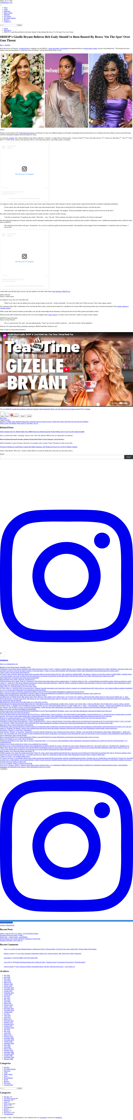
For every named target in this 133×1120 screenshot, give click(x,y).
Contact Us (7, 21)
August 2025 (8, 994)
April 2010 (7, 1033)
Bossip (88, 409)
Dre (9, 45)
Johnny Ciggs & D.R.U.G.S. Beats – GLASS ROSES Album (19, 933)
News (5, 7)
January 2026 (8, 986)
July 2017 (7, 1014)
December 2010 (9, 1024)
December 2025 (9, 987)
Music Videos (8, 13)
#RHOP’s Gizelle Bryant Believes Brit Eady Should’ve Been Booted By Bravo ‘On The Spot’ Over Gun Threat (40, 409)
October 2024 (8, 1012)
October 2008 (8, 1055)
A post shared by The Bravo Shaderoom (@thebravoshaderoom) (24, 286)
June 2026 (7, 977)
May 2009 (7, 1045)
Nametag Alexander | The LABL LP (11, 940)
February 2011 (8, 1022)
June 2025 (7, 998)
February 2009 (8, 1050)
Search (2, 454)
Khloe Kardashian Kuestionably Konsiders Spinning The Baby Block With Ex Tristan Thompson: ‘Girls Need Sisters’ (32, 439)
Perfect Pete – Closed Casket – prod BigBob (13, 937)
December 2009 (9, 1038)
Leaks (6, 9)
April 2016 (7, 1015)
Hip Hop (6, 1067)
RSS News (3, 418)
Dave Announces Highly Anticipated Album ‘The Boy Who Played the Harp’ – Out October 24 (45, 966)
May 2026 (7, 979)
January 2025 (8, 1007)
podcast (26, 133)
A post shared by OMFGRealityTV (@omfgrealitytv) (24, 198)
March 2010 (7, 1035)
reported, (11, 138)
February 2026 (8, 984)
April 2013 (7, 1017)
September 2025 (9, 993)
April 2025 (7, 1001)
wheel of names (9, 966)
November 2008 (9, 1054)
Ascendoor (43, 1117)
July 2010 (7, 1029)
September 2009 (9, 1043)
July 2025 (7, 996)
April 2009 (7, 1047)
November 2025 (9, 989)
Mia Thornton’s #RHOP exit (61, 291)
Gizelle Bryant (24, 48)
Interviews (7, 11)
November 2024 (9, 1010)
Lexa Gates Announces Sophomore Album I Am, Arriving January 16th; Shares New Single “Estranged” (49, 953)
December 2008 (9, 1052)
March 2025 (7, 1003)
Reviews (6, 20)
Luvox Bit (7, 962)
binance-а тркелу (9, 953)
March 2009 (7, 1048)
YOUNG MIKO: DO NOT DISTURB (25, 958)
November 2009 (9, 1040)
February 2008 (8, 1059)
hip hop (7, 420)
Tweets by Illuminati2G (7, 925)
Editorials (7, 14)
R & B (6, 1079)
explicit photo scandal (90, 48)
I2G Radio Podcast (10, 18)
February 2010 (8, 1036)
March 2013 (7, 1019)
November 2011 (9, 1021)
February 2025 (8, 1005)
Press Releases (8, 1078)
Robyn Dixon (52, 315)
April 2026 (7, 980)
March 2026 (7, 982)
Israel (5, 949)
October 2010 (8, 1026)
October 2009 (8, 1041)
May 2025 (7, 1000)
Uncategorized (8, 1085)
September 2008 (9, 1057)
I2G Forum (7, 16)
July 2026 (7, 975)
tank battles (7, 958)
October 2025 (8, 991)
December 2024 (9, 1008)
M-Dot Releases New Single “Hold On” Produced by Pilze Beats (20, 939)
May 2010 (7, 1031)
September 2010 (9, 1028)
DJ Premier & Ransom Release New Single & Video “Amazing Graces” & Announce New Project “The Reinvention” (49, 962)
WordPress (58, 1117)
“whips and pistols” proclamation (58, 48)
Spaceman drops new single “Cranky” (11, 935)
